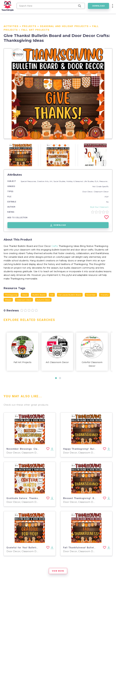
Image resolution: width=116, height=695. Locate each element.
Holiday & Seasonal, (75, 181)
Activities (11, 26)
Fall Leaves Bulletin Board (69, 295)
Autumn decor (43, 300)
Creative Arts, (43, 181)
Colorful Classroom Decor (92, 364)
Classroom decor (23, 300)
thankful (104, 295)
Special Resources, (29, 181)
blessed (8, 300)
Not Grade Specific (100, 186)
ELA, (97, 181)
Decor (24, 295)
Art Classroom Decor (57, 362)
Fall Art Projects (35, 30)
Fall (51, 295)
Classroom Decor (101, 191)
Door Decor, (88, 191)
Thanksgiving (11, 295)
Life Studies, (89, 181)
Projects (29, 26)
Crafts (55, 246)
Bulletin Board (38, 295)
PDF (107, 197)
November (90, 295)
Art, (51, 181)
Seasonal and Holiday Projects (64, 26)
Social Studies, (59, 181)
